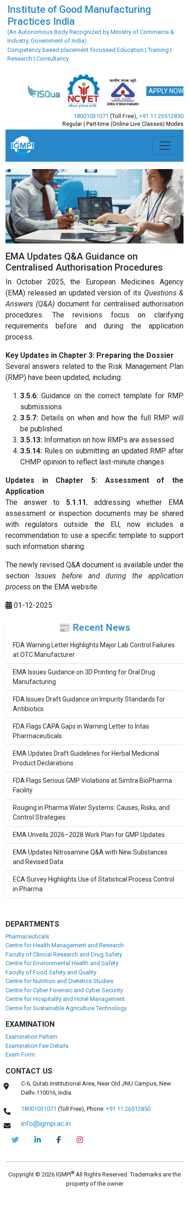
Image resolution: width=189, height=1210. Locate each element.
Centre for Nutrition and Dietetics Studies (59, 981)
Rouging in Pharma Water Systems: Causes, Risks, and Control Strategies (91, 812)
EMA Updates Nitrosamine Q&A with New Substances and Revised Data (90, 856)
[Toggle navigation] (165, 145)
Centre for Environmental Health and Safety (62, 963)
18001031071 (91, 116)
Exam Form (20, 1054)
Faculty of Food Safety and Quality (51, 972)
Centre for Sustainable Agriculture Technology (66, 1008)
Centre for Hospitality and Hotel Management (65, 998)
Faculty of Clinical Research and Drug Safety (64, 954)
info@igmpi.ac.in (46, 1124)
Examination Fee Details (37, 1045)
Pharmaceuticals (27, 936)
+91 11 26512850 (161, 116)
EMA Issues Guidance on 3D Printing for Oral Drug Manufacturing (84, 676)
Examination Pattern (31, 1036)
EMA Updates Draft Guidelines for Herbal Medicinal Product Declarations (86, 758)
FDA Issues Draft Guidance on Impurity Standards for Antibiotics (89, 703)
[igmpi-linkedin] (37, 1140)
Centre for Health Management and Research (65, 945)
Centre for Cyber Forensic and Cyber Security (64, 990)
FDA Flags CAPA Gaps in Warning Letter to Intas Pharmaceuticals (81, 731)
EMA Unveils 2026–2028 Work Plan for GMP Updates (89, 834)
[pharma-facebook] (58, 1140)
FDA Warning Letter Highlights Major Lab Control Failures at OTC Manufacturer (94, 649)
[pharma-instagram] (80, 1140)
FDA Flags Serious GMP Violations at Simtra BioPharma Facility (92, 785)
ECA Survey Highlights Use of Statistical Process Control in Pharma (93, 884)
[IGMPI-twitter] (15, 1140)
